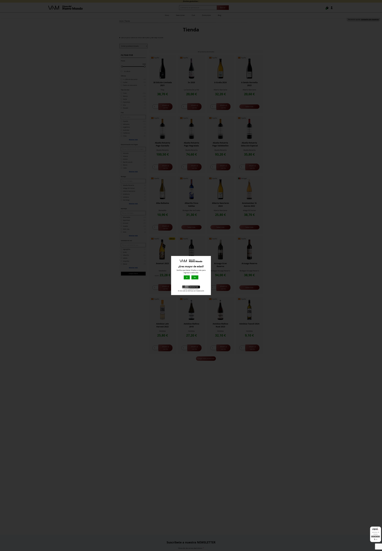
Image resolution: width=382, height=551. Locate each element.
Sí (186, 277)
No (195, 277)
